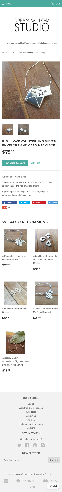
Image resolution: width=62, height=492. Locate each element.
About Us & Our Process (31, 407)
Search (31, 403)
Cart (57, 3)
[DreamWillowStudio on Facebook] (27, 446)
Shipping (31, 427)
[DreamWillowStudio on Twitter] (19, 446)
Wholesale (31, 411)
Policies (31, 419)
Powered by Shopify (42, 474)
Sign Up (53, 460)
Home (4, 52)
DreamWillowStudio (23, 474)
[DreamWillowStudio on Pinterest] (35, 446)
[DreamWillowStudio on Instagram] (43, 446)
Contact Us (31, 415)
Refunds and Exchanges (31, 423)
